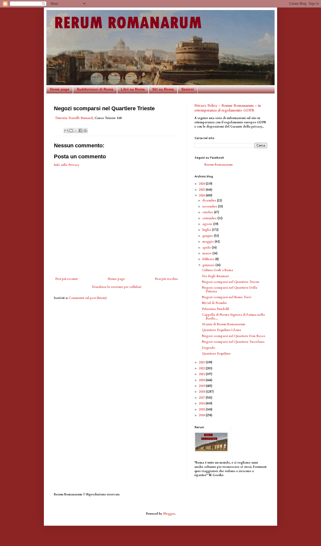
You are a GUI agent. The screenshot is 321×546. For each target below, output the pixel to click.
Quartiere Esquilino (216, 354)
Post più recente (66, 279)
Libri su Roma (133, 89)
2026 (202, 184)
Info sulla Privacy (66, 165)
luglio (207, 230)
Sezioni (187, 89)
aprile (207, 248)
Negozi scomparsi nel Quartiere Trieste (230, 282)
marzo (207, 253)
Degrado (208, 348)
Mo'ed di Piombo (214, 303)
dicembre (209, 200)
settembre (209, 218)
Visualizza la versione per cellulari (116, 287)
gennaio (208, 265)
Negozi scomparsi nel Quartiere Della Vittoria (229, 289)
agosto (207, 224)
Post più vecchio (166, 279)
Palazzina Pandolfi (215, 309)
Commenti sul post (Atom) (88, 298)
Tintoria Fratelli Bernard (74, 118)
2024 (202, 195)
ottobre (208, 212)
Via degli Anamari (215, 276)
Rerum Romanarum (218, 165)
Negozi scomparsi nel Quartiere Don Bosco (233, 336)
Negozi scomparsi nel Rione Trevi (226, 297)
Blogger (169, 514)
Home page (59, 89)
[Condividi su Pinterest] (85, 130)
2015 (202, 409)
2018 (202, 392)
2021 (202, 374)
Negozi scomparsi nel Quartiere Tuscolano (233, 342)
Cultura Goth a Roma (217, 270)
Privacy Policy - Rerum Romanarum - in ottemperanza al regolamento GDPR (227, 108)
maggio (208, 242)
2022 (202, 368)
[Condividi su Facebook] (80, 130)
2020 (202, 380)
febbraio (208, 259)
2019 (202, 386)
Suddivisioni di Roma (95, 89)
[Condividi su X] (75, 130)
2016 (202, 403)
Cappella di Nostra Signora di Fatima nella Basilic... (233, 316)
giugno (208, 236)
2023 (202, 362)
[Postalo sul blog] (70, 130)
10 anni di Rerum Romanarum (223, 324)
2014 (202, 415)
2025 (202, 190)
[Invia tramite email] (66, 130)
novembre (210, 206)
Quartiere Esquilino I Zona (221, 330)
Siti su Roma (163, 89)
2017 (202, 398)
